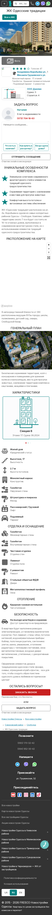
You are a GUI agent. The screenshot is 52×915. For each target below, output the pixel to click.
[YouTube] (13, 795)
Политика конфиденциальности (20, 878)
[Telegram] (37, 3)
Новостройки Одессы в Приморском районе (20, 850)
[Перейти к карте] (6, 72)
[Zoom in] (49, 245)
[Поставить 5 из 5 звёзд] (28, 68)
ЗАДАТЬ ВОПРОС (26, 708)
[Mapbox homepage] (7, 305)
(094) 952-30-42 (26, 748)
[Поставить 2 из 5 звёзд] (17, 68)
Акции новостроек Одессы (15, 823)
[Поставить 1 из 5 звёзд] (13, 68)
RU (13, 892)
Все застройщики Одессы (15, 817)
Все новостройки (33, 719)
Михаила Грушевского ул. (31, 75)
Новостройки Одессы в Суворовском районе (21, 859)
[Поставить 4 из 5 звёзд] (24, 68)
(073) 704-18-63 (25, 118)
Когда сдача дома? (41, 147)
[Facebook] (19, 795)
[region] (26, 275)
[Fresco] (10, 3)
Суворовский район (14, 725)
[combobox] (24, 3)
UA (6, 892)
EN (20, 892)
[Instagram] (26, 795)
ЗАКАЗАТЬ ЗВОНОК (26, 692)
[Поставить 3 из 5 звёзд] (21, 68)
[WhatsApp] (48, 3)
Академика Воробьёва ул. (31, 72)
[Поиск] (16, 3)
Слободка (31, 725)
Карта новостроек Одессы (15, 811)
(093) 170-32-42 (26, 743)
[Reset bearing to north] (49, 252)
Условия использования (16, 884)
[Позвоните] (32, 3)
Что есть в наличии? (10, 147)
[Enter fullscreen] (49, 258)
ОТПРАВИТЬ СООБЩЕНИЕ (26, 156)
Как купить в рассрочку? (26, 147)
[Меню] (4, 3)
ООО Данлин (34, 89)
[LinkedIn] (32, 795)
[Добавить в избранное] (48, 25)
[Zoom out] (49, 249)
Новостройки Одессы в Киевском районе (19, 832)
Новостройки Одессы (12, 719)
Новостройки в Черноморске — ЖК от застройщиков (21, 868)
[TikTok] (39, 795)
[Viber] (43, 3)
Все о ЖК (9, 17)
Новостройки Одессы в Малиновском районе (21, 841)
